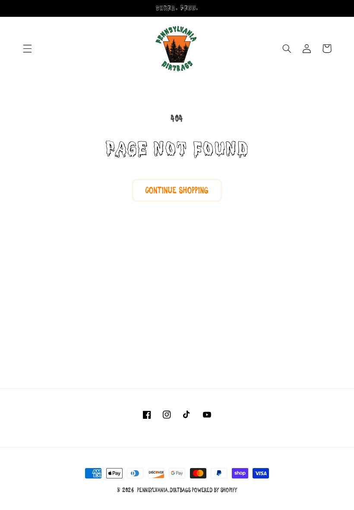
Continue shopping (177, 190)
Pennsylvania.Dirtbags (163, 490)
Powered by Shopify (214, 490)
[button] (27, 48)
